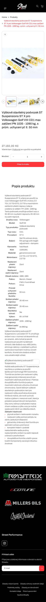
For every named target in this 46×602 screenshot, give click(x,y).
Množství (5, 156)
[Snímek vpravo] (42, 101)
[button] (4, 8)
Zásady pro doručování (30, 587)
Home (4, 17)
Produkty (14, 17)
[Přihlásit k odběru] (41, 568)
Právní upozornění (29, 591)
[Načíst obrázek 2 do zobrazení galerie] (23, 101)
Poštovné (16, 149)
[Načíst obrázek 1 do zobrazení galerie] (11, 101)
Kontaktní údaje (15, 591)
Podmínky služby (13, 587)
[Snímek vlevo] (3, 101)
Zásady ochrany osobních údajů (32, 584)
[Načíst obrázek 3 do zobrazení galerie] (34, 101)
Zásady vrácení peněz (10, 584)
